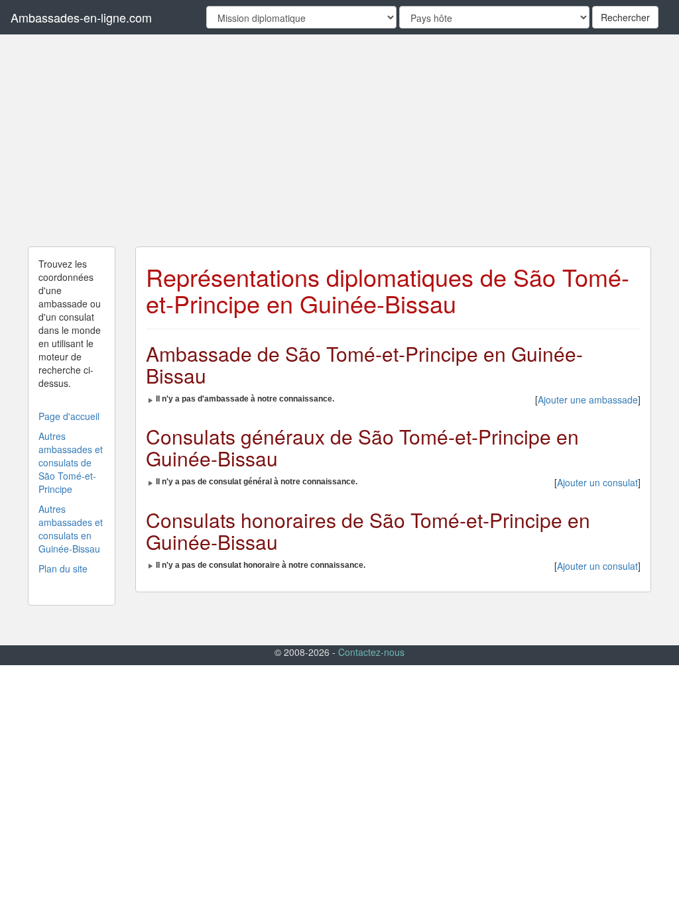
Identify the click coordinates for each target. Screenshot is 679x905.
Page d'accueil (68, 416)
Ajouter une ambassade (588, 399)
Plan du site (63, 568)
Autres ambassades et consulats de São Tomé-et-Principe (70, 462)
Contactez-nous (371, 652)
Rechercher (625, 17)
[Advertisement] (339, 140)
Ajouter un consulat (597, 482)
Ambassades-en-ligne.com (81, 17)
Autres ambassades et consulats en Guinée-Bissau (70, 528)
